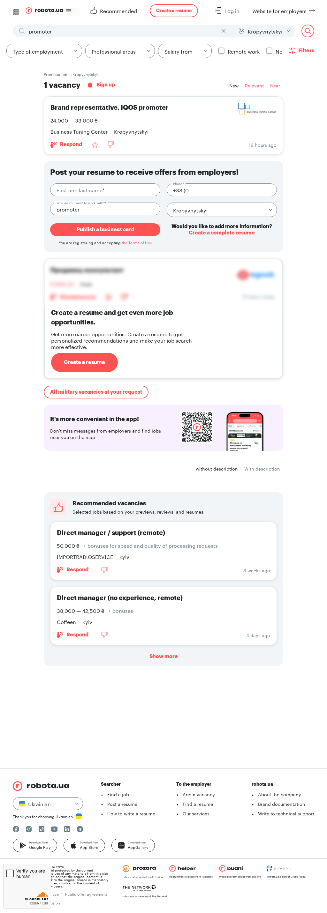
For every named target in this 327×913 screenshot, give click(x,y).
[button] (35, 845)
